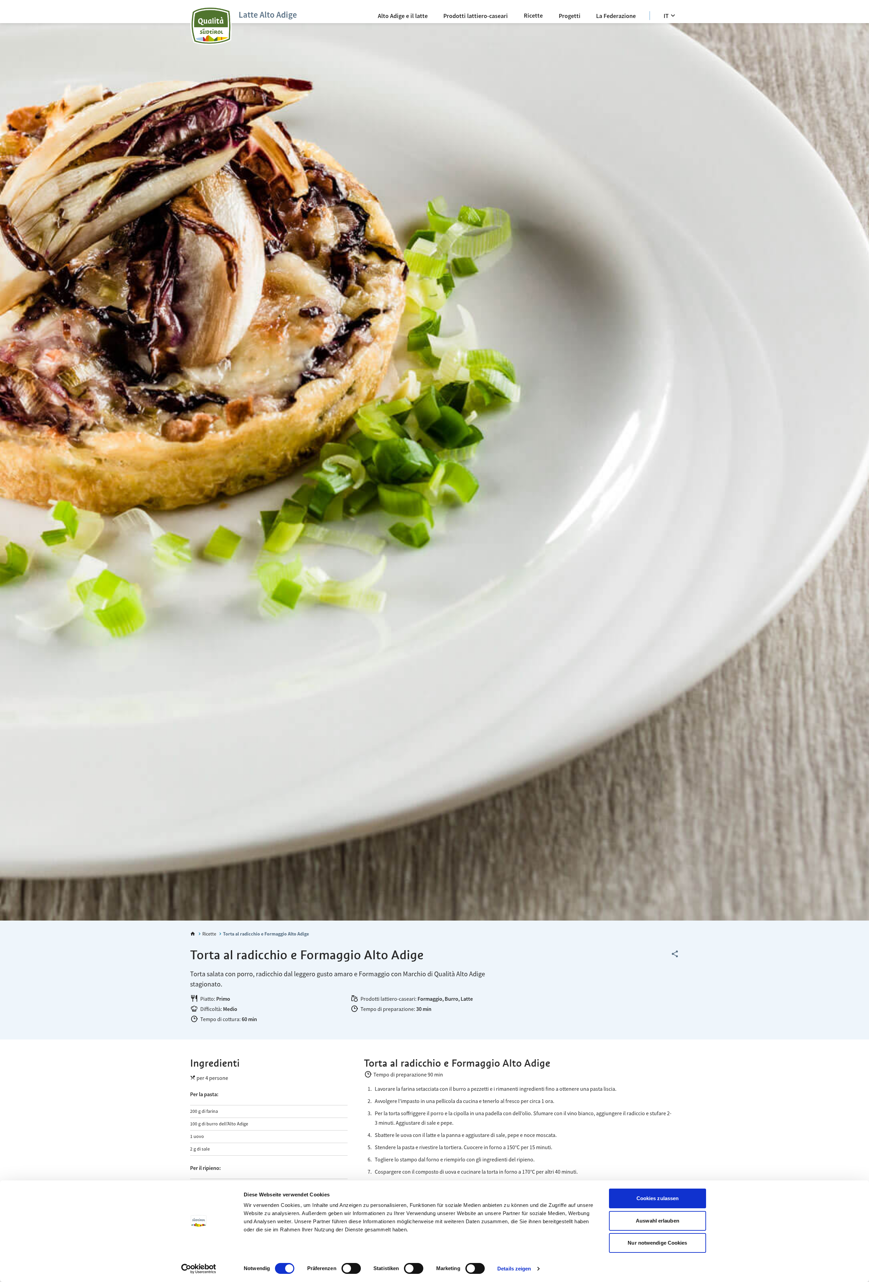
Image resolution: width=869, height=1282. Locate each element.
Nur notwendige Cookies (657, 1243)
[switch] (351, 1268)
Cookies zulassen (657, 1198)
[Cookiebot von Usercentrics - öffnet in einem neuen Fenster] (198, 1269)
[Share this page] (675, 954)
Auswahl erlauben (657, 1221)
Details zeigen (514, 1268)
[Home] (193, 934)
